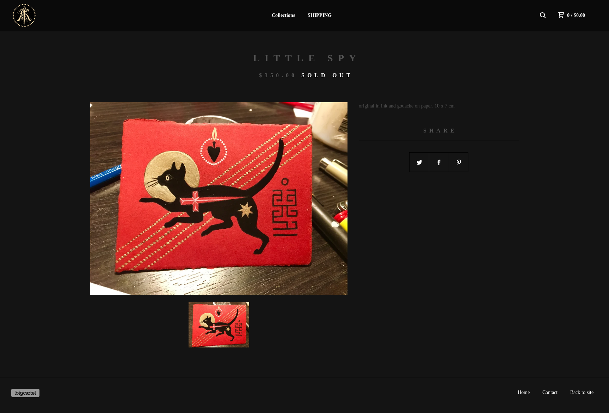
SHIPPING (320, 15)
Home (524, 392)
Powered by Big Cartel (25, 393)
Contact (550, 392)
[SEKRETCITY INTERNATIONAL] (48, 15)
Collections (283, 15)
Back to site (581, 392)
